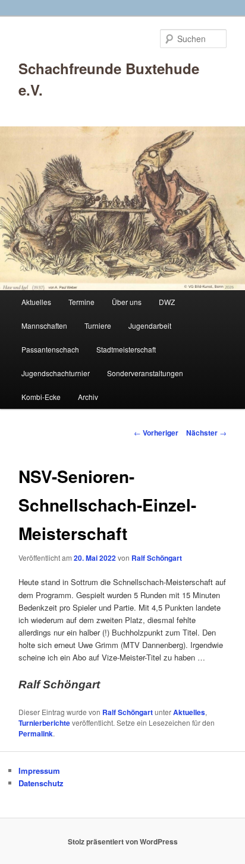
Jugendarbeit (149, 325)
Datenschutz (41, 783)
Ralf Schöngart (156, 557)
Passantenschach (50, 349)
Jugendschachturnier (55, 373)
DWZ (167, 302)
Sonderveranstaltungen (145, 373)
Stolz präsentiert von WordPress (123, 841)
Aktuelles (36, 302)
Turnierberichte (44, 722)
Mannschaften (44, 325)
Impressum (39, 770)
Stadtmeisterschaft (126, 349)
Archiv (88, 397)
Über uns (127, 302)
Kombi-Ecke (41, 397)
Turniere (97, 325)
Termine (81, 302)
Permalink (35, 733)
